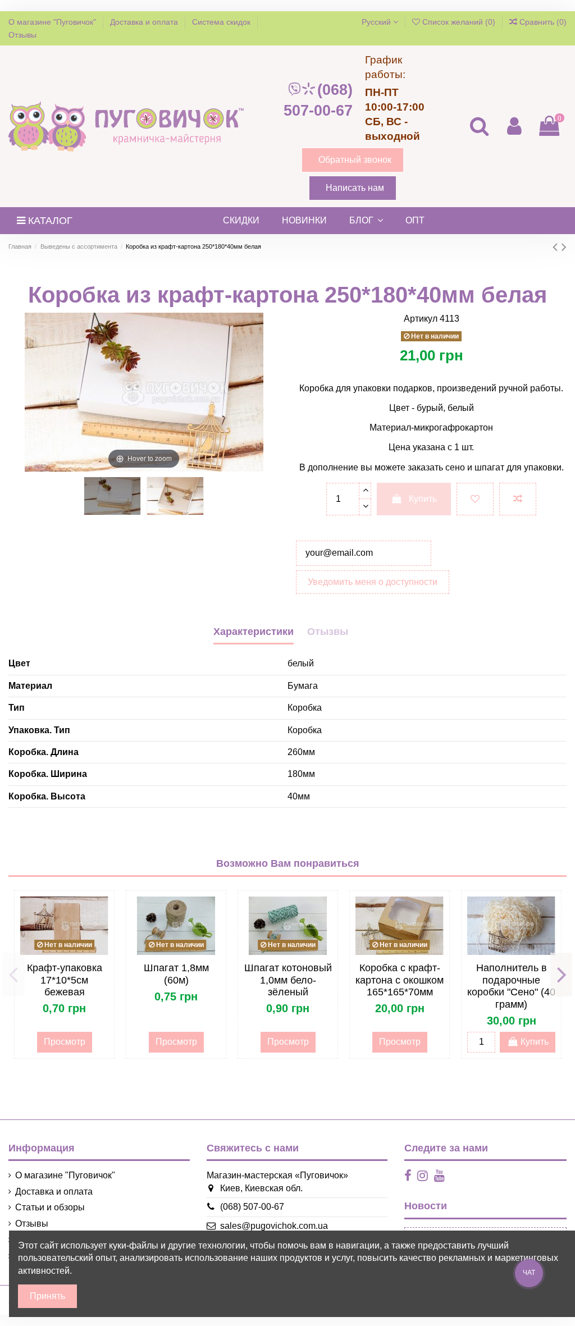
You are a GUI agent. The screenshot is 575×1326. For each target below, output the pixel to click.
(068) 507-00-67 (318, 100)
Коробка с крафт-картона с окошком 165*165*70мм (399, 980)
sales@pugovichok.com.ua (274, 1226)
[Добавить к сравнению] (517, 499)
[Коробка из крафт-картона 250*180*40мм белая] (112, 496)
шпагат (489, 467)
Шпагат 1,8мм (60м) (176, 974)
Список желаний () (459, 21)
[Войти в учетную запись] (514, 126)
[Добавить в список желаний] (475, 499)
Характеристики (253, 631)
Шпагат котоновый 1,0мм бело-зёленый (288, 980)
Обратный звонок (354, 159)
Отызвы (327, 631)
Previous (14, 974)
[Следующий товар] (564, 246)
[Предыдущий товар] (557, 246)
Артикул (420, 318)
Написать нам (355, 188)
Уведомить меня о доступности (372, 582)
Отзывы (22, 34)
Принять (47, 1296)
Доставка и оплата (145, 21)
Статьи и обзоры (50, 1207)
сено (454, 467)
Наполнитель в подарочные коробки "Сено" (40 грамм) (511, 986)
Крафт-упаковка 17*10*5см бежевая (64, 980)
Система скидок (222, 21)
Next (561, 974)
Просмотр (64, 1041)
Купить (423, 499)
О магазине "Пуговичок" (53, 21)
